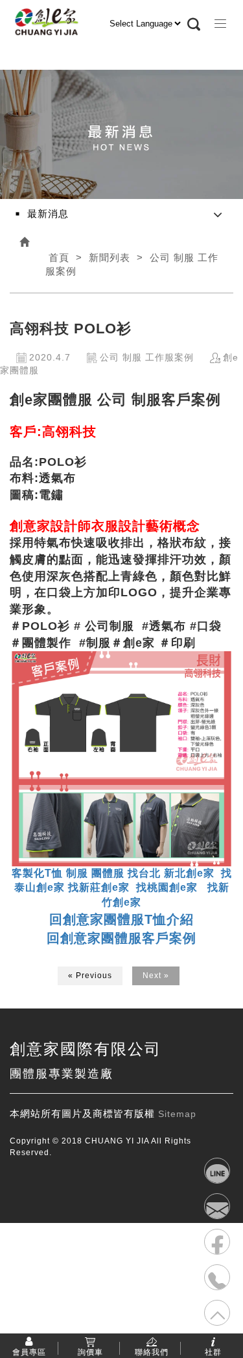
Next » (156, 975)
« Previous (90, 975)
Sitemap (177, 1114)
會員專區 (29, 1351)
